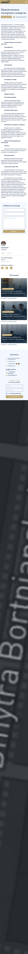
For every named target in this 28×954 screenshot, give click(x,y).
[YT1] (10, 57)
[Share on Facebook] (11, 268)
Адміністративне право (8, 288)
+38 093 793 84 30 (11, 363)
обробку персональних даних (15, 393)
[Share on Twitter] (2, 268)
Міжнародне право (6, 16)
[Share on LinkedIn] (6, 268)
